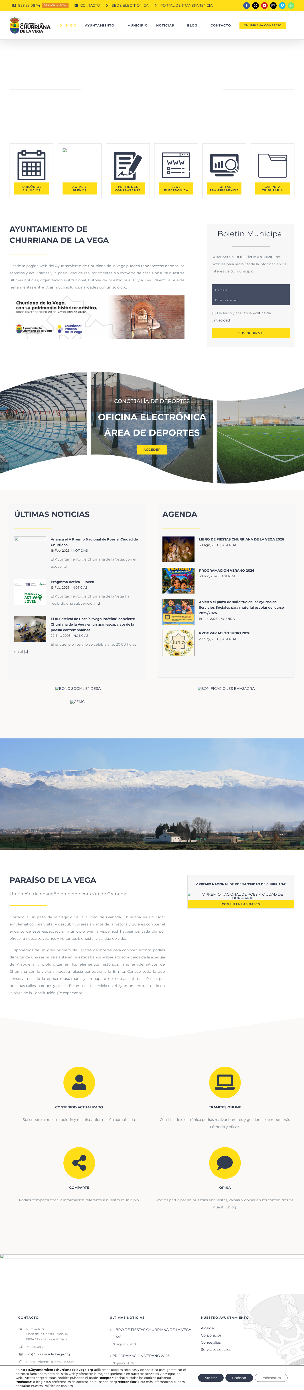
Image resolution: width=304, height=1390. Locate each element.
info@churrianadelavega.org (48, 1354)
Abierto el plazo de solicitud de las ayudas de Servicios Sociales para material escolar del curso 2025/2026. (241, 607)
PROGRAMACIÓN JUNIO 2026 (224, 633)
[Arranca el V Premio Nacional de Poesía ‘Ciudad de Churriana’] (30, 549)
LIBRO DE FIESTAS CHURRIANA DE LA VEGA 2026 (241, 539)
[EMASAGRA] (226, 688)
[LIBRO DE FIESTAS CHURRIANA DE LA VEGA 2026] (178, 549)
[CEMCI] (78, 702)
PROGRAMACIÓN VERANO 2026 (226, 570)
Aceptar (211, 1378)
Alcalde (207, 1328)
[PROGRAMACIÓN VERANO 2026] (178, 581)
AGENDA (229, 545)
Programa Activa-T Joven (72, 582)
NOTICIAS (80, 551)
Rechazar (239, 1378)
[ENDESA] (78, 688)
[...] (64, 566)
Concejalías (211, 1342)
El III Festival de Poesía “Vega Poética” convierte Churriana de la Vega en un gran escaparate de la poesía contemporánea (93, 624)
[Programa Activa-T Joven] (30, 592)
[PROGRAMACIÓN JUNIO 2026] (178, 643)
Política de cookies (58, 1386)
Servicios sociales (216, 1349)
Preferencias (271, 1378)
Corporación (211, 1335)
